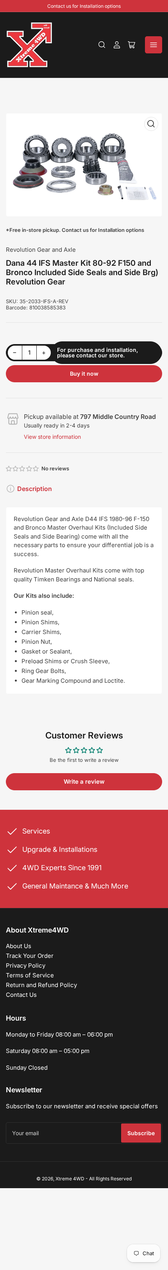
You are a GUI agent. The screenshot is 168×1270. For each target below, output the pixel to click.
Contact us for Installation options (84, 6)
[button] (22, 469)
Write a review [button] (84, 781)
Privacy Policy (25, 965)
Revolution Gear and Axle (41, 249)
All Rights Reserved (110, 1179)
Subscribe (141, 1133)
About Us (18, 946)
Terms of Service (30, 975)
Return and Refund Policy (41, 985)
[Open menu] (153, 44)
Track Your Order (30, 955)
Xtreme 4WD (69, 1179)
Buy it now (84, 373)
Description (34, 489)
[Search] (102, 44)
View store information (52, 436)
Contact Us (21, 994)
